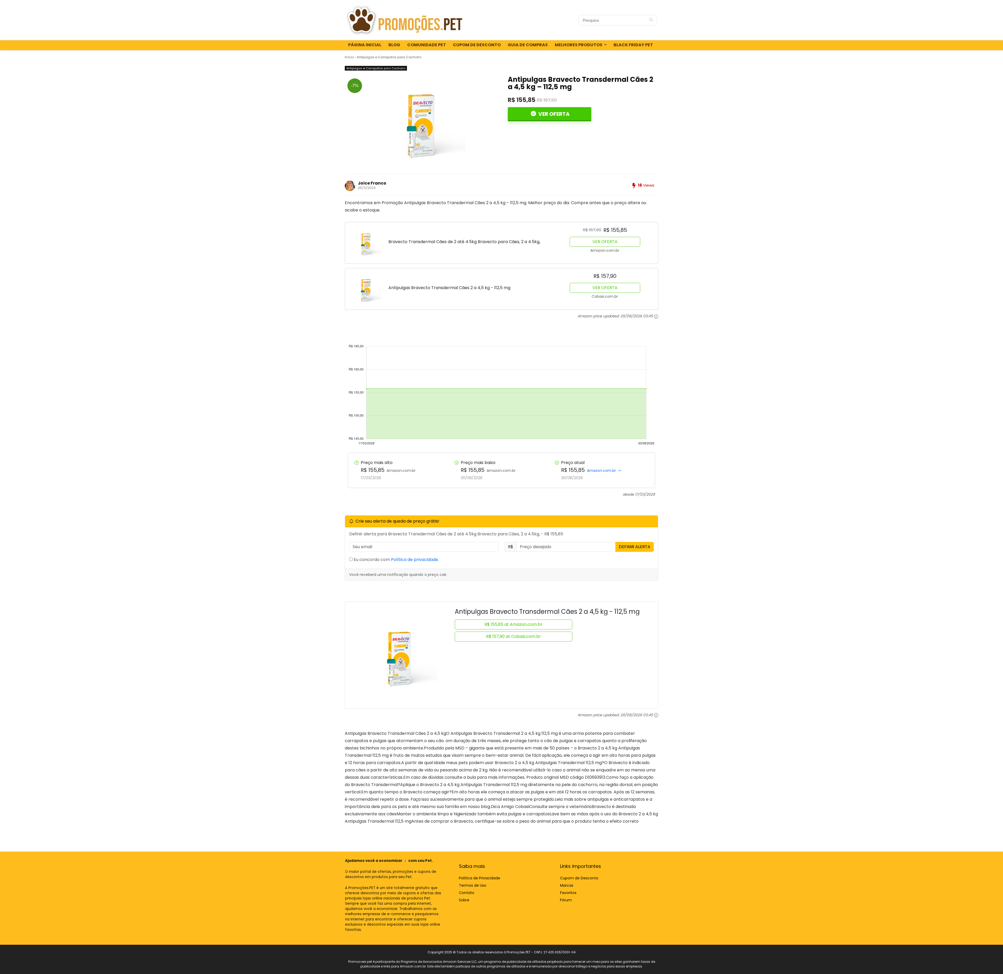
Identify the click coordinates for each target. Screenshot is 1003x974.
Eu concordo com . (396, 560)
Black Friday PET (633, 45)
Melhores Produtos (578, 45)
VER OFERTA (553, 114)
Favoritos (568, 892)
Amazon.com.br (601, 470)
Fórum (566, 900)
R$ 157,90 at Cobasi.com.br (513, 636)
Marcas (566, 885)
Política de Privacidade (479, 878)
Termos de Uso (472, 885)
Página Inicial (364, 45)
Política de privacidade (414, 560)
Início (349, 57)
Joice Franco (372, 183)
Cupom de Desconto (477, 45)
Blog (394, 45)
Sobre (464, 900)
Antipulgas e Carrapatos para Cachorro (389, 57)
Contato (466, 892)
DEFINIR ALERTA (634, 547)
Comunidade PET (426, 45)
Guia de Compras (528, 45)
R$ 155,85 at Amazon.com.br (514, 624)
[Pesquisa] (651, 20)
